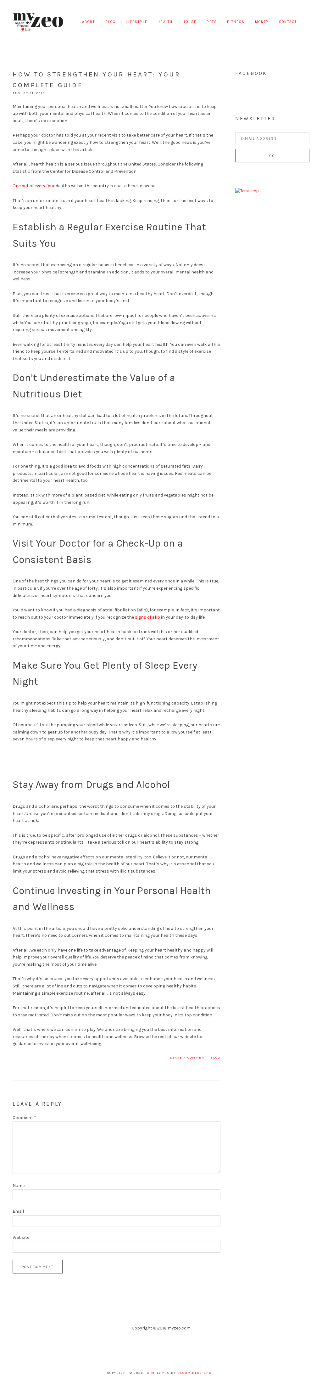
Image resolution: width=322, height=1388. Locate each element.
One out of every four (34, 185)
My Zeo (38, 22)
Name (19, 1185)
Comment (24, 1117)
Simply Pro (158, 1373)
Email (18, 1211)
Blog (215, 1057)
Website (21, 1237)
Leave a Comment (188, 1057)
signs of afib (147, 617)
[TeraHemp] (247, 190)
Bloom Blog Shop (195, 1373)
